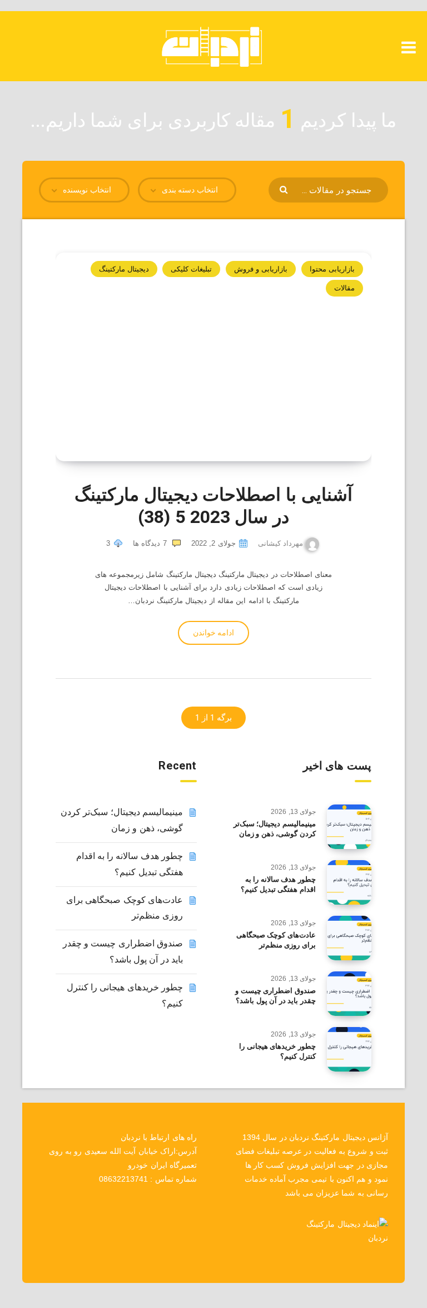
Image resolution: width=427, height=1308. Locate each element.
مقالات (344, 288)
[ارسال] (285, 189)
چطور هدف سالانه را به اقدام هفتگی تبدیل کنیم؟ (278, 884)
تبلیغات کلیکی (191, 269)
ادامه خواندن (213, 632)
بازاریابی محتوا (332, 269)
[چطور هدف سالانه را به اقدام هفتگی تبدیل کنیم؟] (349, 882)
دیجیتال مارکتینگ (124, 269)
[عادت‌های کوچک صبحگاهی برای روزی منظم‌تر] (349, 938)
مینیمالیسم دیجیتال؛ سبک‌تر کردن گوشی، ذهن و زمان (275, 829)
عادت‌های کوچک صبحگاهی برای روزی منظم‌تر (276, 940)
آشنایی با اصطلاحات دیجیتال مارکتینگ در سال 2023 (213, 505)
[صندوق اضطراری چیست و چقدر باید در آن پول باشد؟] (349, 993)
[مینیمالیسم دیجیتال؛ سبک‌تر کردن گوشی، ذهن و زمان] (349, 826)
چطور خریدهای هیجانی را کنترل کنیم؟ (277, 1051)
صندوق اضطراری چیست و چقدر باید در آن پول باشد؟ (275, 995)
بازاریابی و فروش (261, 269)
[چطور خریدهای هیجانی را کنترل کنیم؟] (349, 1049)
